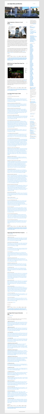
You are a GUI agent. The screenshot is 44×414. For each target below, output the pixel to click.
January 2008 (31, 77)
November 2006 (31, 84)
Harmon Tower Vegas (18, 58)
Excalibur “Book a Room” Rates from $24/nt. (12, 198)
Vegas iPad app (32, 32)
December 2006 (31, 83)
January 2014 (31, 45)
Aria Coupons (17, 57)
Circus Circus (23, 51)
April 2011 (31, 62)
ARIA (12, 52)
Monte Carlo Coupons (20, 228)
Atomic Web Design (32, 122)
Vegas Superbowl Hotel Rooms (22, 309)
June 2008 (31, 75)
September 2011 (32, 58)
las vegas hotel (14, 89)
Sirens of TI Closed (32, 41)
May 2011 (31, 61)
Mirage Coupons (16, 228)
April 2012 (31, 53)
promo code (8, 90)
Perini (10, 59)
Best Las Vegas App (32, 123)
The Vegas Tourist (33, 99)
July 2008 (31, 74)
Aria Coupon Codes (14, 57)
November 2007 (31, 78)
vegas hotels (15, 59)
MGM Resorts (8, 59)
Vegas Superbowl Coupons (16, 309)
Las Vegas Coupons (21, 308)
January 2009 (31, 72)
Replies (14, 229)
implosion (21, 58)
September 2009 (32, 69)
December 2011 (31, 56)
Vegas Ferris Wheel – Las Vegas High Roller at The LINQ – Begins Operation (33, 37)
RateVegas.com (31, 130)
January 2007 (31, 82)
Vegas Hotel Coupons (12, 17)
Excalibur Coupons (17, 308)
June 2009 (31, 70)
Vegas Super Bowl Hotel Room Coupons (15, 232)
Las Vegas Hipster (32, 126)
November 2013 (31, 46)
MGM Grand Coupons (20, 89)
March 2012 (31, 54)
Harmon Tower (14, 58)
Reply (26, 309)
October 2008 (31, 73)
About (26, 17)
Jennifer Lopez (8, 89)
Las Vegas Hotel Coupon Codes (14, 93)
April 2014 (31, 44)
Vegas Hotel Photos (17, 17)
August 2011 (31, 59)
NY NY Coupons (11, 229)
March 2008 (31, 76)
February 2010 (31, 68)
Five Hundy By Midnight (32, 125)
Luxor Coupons (24, 308)
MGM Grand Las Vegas (25, 89)
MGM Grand (25, 80)
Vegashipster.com (34, 23)
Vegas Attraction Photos (22, 17)
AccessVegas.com (32, 121)
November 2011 (31, 57)
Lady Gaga (12, 89)
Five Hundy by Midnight (33, 87)
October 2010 (31, 64)
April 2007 (31, 81)
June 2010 (31, 67)
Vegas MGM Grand (18, 59)
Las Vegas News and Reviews (14, 3)
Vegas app (33, 31)
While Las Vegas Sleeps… (33, 138)
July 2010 (31, 66)
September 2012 (32, 50)
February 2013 (31, 48)
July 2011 (31, 60)
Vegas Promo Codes (22, 59)
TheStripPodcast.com (32, 133)
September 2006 (32, 85)
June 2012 (31, 52)
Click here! (14, 302)
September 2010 (32, 65)
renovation (13, 59)
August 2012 (31, 51)
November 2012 (31, 49)
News (9, 57)
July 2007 (31, 80)
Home (8, 17)
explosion (12, 58)
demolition (10, 58)
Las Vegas (24, 58)
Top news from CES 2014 (32, 39)
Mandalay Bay (9, 52)
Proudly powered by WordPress (22, 411)
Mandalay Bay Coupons (9, 407)
